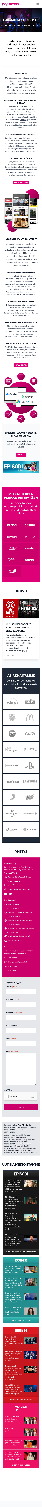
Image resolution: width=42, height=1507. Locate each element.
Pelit (20, 1320)
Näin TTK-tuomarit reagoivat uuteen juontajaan (12, 1419)
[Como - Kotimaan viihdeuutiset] (30, 560)
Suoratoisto (31, 1252)
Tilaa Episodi (12, 966)
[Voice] (21, 1408)
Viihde (20, 1465)
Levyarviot (21, 1400)
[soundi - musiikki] (30, 525)
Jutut (29, 1400)
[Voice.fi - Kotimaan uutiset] (12, 560)
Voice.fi (15, 122)
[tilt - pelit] (12, 548)
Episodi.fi (23, 114)
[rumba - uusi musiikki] (30, 548)
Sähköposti (14, 1012)
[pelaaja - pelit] (12, 537)
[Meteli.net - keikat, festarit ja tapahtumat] (12, 571)
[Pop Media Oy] (10, 4)
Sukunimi (13, 999)
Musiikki (26, 1465)
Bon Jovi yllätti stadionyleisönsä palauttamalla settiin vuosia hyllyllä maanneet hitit (14, 1341)
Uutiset (15, 1320)
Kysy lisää (20, 687)
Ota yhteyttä (21, 365)
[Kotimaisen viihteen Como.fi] (21, 1260)
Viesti (12, 1051)
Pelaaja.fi (23, 120)
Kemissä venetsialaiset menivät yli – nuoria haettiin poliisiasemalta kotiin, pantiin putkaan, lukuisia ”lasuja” (13, 1297)
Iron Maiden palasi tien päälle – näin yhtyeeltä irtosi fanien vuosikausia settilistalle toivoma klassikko (14, 1356)
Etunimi (12, 987)
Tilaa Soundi (12, 971)
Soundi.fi (26, 117)
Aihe (11, 1038)
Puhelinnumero (12, 1025)
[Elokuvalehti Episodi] (21, 1173)
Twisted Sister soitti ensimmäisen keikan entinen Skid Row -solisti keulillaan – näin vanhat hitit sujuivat (13, 1389)
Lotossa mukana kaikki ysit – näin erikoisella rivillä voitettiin (13, 1443)
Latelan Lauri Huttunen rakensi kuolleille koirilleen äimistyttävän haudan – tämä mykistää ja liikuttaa (14, 1283)
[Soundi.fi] (21, 1330)
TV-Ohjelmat (20, 1252)
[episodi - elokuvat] (12, 525)
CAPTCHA (8, 1090)
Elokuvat (10, 1252)
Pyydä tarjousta (21, 182)
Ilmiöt (14, 1465)
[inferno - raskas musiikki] (30, 537)
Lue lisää (21, 455)
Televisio (26, 1320)
